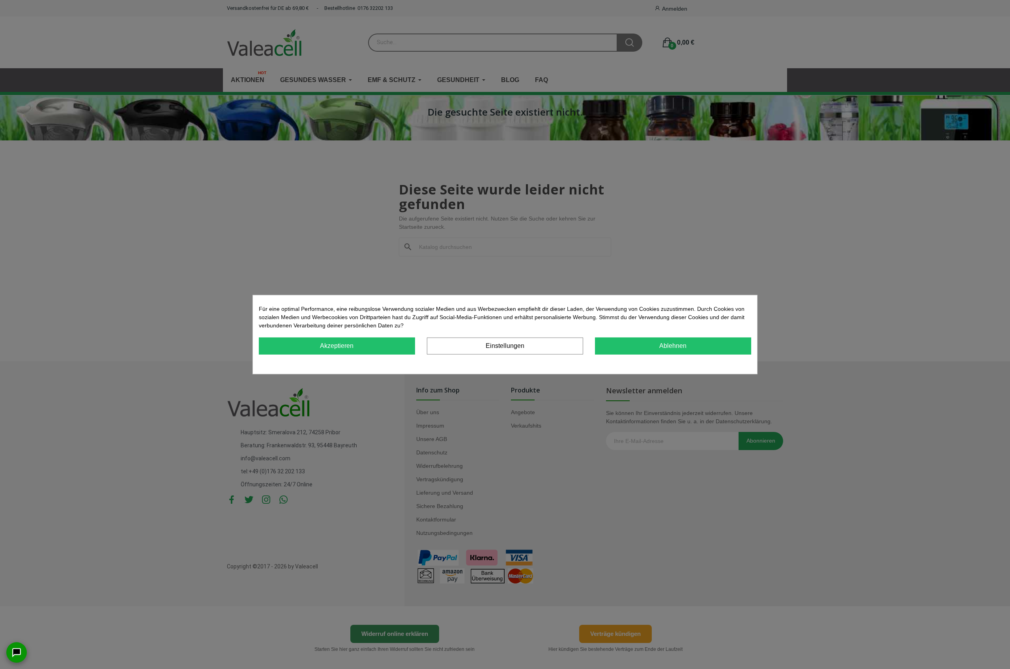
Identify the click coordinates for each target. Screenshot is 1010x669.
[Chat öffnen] (16, 652)
